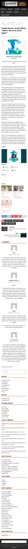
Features (17, 9)
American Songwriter (6, 491)
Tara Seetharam (5, 385)
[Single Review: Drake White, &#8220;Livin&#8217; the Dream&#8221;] (18, 188)
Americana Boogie (5, 493)
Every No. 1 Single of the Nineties (9, 468)
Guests (3, 391)
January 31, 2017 (6, 36)
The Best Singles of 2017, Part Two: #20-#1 (6, 207)
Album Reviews (5, 465)
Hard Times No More (6, 508)
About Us (3, 9)
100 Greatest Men (5, 460)
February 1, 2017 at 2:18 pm (14, 282)
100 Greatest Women (6, 461)
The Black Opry (5, 520)
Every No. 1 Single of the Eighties (9, 466)
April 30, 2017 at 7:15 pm (14, 341)
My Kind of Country (6, 515)
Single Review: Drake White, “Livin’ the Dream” (18, 193)
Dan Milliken (4, 383)
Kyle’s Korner (4, 511)
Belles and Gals (5, 496)
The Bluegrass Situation (7, 521)
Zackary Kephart (5, 410)
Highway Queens (5, 510)
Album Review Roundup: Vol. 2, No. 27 (15, 432)
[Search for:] (14, 18)
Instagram (3, 483)
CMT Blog (3, 498)
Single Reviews (5, 473)
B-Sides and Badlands (6, 495)
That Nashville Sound (6, 518)
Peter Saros (4, 413)
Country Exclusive (5, 501)
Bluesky (3, 480)
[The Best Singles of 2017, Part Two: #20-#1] (6, 202)
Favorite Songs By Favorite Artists (9, 470)
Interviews (9, 12)
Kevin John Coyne (5, 380)
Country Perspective (6, 503)
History (24, 9)
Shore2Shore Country (6, 516)
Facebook (3, 481)
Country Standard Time (7, 505)
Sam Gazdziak (4, 390)
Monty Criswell (18, 220)
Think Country (4, 526)
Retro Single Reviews (6, 471)
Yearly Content (5, 15)
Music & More (4, 513)
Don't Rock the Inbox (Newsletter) (9, 506)
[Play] (14, 156)
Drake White (8, 220)
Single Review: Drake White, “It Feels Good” (6, 193)
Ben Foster (4, 386)
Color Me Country (5, 500)
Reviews (16, 12)
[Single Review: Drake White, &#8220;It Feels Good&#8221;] (6, 188)
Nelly (4, 223)
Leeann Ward (4, 381)
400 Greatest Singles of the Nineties (10, 463)
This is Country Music (6, 528)
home (2, 12)
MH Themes (14, 547)
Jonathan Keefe (15, 36)
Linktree (3, 485)
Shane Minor (11, 223)
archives (10, 9)
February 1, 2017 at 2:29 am (14, 254)
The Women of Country (7, 525)
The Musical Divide (6, 523)
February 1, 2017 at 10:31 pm (14, 312)
